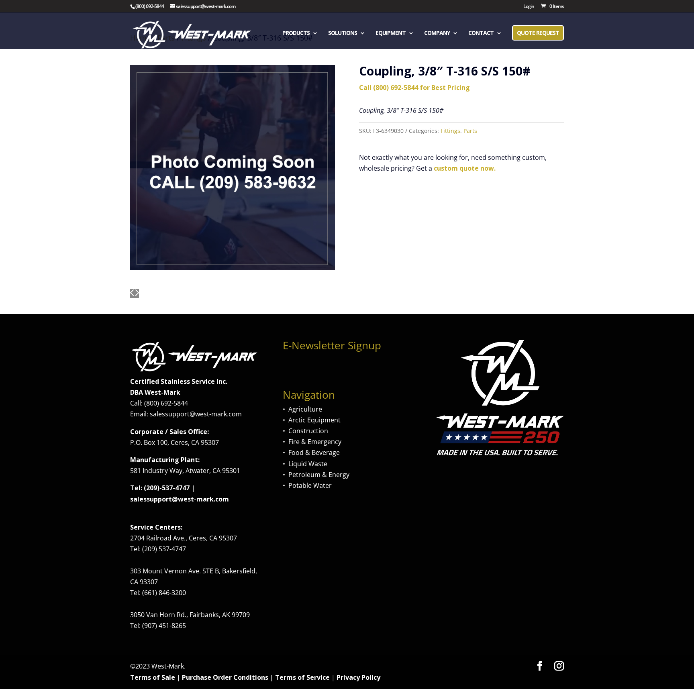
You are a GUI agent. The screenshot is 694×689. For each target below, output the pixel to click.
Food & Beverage (314, 452)
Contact (481, 33)
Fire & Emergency (314, 441)
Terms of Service (302, 677)
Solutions (342, 33)
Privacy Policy (358, 677)
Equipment (391, 33)
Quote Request (538, 33)
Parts (470, 131)
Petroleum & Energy (318, 474)
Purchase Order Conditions (225, 677)
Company (437, 33)
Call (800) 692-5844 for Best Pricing (414, 87)
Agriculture (305, 409)
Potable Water (310, 485)
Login (528, 7)
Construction (308, 430)
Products (296, 33)
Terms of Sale (152, 677)
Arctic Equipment (314, 420)
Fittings (450, 131)
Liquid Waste (307, 463)
